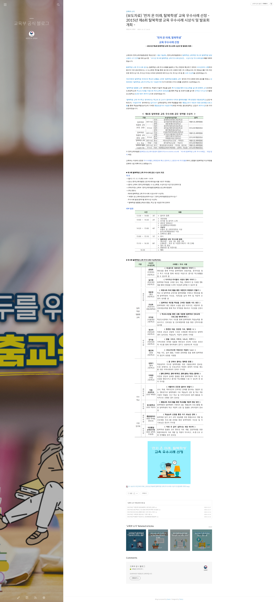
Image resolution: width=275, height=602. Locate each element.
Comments (131, 558)
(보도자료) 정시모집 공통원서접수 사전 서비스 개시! (141, 512)
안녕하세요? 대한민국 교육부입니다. (141, 574)
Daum (168, 599)
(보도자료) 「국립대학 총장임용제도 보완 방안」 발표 (141, 507)
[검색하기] (58, 4)
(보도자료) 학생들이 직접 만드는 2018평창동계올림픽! (141, 517)
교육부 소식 (130, 11)
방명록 (27, 597)
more (210, 527)
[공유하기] (134, 493)
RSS (35, 597)
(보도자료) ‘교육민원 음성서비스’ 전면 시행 (138, 514)
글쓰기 (18, 597)
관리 (44, 597)
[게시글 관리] (137, 493)
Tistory (181, 599)
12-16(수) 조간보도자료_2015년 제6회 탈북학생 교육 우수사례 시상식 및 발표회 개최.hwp (159, 486)
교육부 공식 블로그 (31, 23)
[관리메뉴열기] (271, 3)
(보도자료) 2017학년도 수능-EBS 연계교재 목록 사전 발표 (142, 509)
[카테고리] (5, 4)
